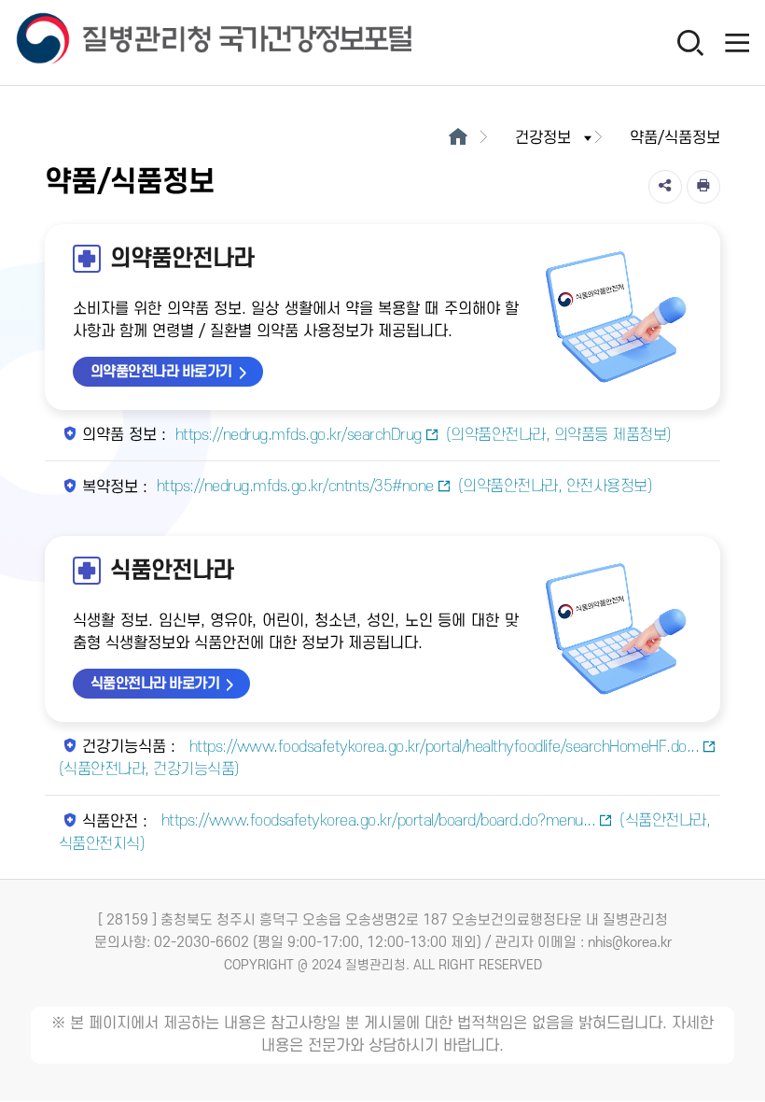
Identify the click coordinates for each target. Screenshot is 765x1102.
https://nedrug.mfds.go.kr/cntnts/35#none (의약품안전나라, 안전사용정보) (405, 486)
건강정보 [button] (543, 138)
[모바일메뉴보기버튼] (737, 42)
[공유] (665, 187)
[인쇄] (703, 187)
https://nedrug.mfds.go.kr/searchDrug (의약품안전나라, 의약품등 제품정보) (423, 435)
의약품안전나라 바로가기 (161, 371)
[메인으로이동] (457, 138)
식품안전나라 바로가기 (155, 683)
